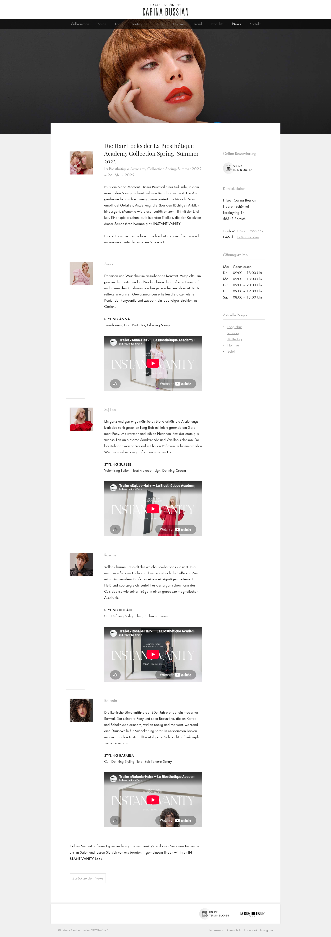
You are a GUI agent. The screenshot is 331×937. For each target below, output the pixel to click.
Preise (160, 24)
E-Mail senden (248, 237)
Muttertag (234, 339)
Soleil (231, 351)
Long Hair (234, 327)
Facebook (250, 930)
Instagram (266, 930)
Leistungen (139, 24)
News (236, 24)
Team (119, 24)
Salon (102, 24)
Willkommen (80, 24)
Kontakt (255, 24)
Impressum (216, 930)
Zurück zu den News (87, 878)
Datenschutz (234, 930)
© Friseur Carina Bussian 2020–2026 (83, 930)
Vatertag (233, 333)
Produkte (217, 24)
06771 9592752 (250, 231)
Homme (179, 24)
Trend (197, 24)
